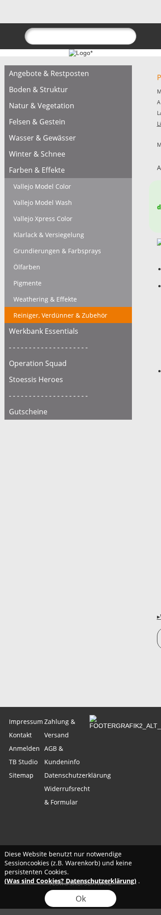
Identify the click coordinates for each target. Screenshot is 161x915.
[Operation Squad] (68, 363)
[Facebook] (59, 683)
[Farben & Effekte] (68, 170)
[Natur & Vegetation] (68, 106)
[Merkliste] (113, 16)
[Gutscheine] (68, 412)
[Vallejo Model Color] (68, 186)
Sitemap (21, 775)
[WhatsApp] (35, 683)
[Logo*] (81, 52)
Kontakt (20, 735)
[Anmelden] (96, 16)
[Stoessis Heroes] (68, 379)
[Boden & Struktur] (68, 89)
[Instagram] (83, 683)
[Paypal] (80, 842)
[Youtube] (108, 683)
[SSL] (62, 823)
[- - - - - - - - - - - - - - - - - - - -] (68, 347)
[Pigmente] (68, 283)
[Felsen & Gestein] (68, 122)
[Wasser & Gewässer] (68, 138)
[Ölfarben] (68, 267)
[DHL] (27, 823)
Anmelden (24, 748)
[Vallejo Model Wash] (68, 202)
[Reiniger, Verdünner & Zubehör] (68, 315)
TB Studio (23, 762)
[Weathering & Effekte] (68, 299)
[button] (23, 16)
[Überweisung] (132, 823)
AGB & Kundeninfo (61, 755)
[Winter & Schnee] (68, 154)
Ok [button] (81, 898)
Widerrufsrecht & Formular (61, 795)
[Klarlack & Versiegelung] (68, 234)
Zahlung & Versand (59, 728)
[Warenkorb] (129, 16)
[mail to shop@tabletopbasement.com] (11, 683)
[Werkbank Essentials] (68, 331)
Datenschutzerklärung (61, 775)
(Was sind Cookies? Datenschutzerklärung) (70, 881)
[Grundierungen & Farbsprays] (68, 251)
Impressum (26, 721)
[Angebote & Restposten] (68, 73)
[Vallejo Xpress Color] (68, 218)
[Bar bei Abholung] (97, 823)
